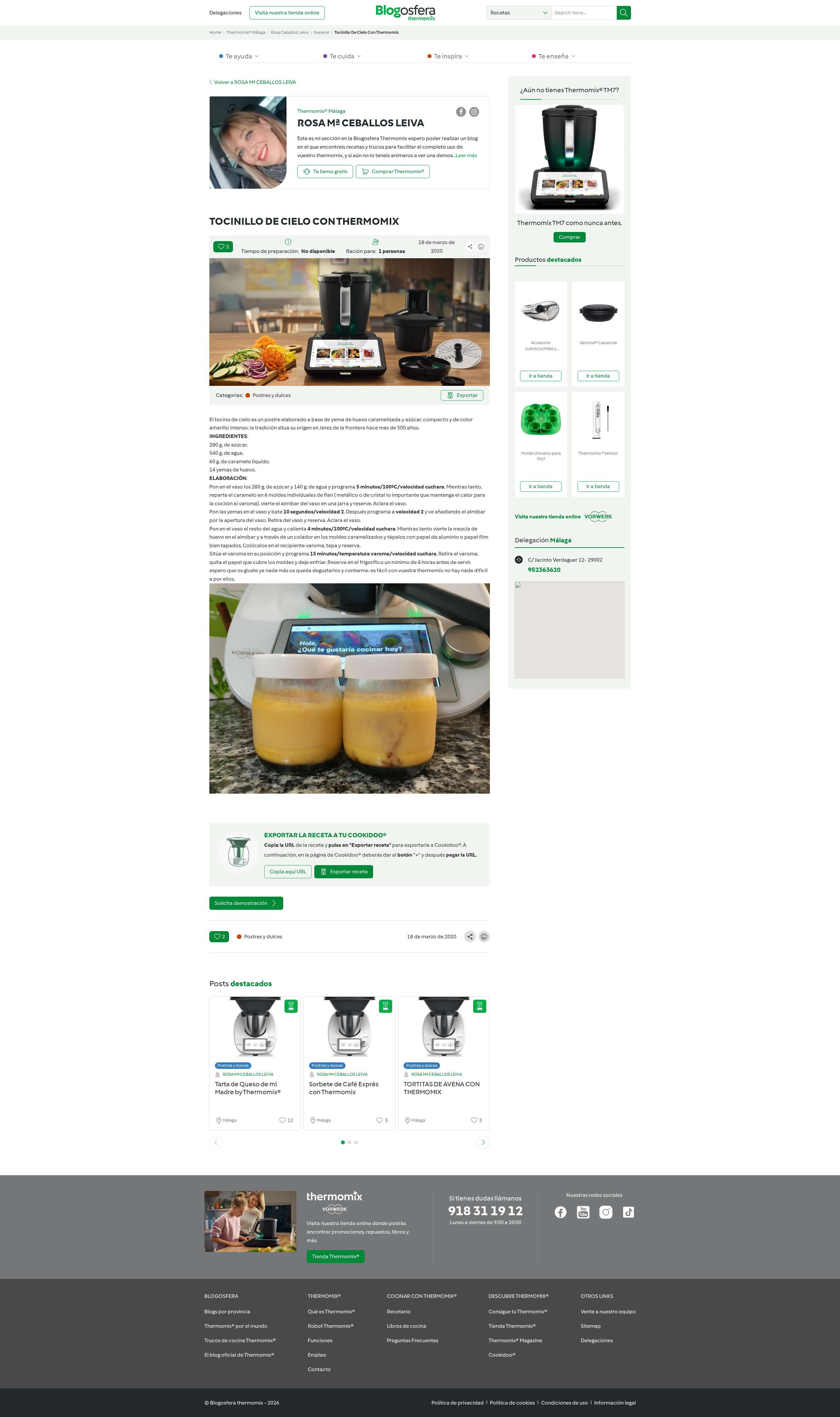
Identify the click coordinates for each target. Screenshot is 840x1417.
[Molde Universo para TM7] (541, 420)
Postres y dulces (233, 1065)
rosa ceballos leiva (289, 32)
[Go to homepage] (405, 12)
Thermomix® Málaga (245, 32)
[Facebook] (560, 1212)
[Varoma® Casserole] (598, 309)
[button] (519, 13)
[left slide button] (215, 1142)
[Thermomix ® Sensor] (598, 420)
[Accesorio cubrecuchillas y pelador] (541, 309)
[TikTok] (628, 1212)
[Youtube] (583, 1212)
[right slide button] (483, 1142)
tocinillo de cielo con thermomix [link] (366, 32)
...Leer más (465, 155)
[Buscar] (624, 13)
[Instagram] (605, 1212)
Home (215, 32)
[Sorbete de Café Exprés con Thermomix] (349, 1035)
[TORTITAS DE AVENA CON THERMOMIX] (444, 1035)
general (321, 32)
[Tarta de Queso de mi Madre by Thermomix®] (255, 1035)
